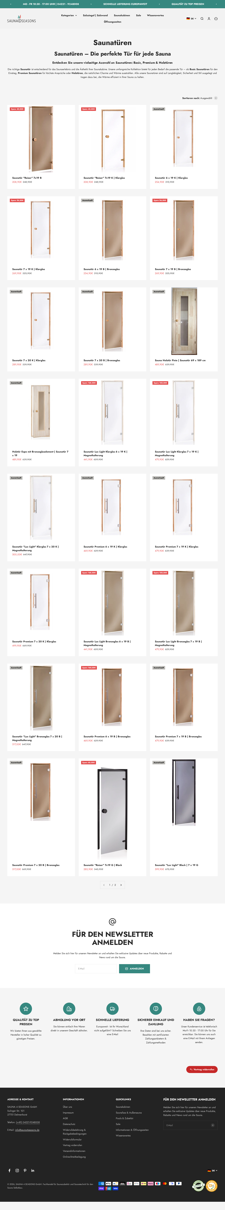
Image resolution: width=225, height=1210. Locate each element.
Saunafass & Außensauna (129, 1112)
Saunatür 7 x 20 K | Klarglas (28, 360)
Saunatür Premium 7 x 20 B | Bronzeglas (35, 865)
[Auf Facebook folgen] (9, 1170)
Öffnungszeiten (112, 21)
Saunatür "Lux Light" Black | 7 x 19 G (176, 865)
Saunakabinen (122, 15)
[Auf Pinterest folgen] (25, 1170)
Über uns (67, 1107)
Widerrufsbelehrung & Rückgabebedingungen (74, 1132)
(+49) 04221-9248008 (28, 1122)
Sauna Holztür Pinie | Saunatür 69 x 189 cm (180, 360)
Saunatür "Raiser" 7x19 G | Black (103, 865)
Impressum (68, 1112)
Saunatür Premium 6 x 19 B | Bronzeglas (107, 736)
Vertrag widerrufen (204, 1069)
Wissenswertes (155, 15)
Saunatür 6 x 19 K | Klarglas (171, 178)
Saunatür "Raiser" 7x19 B (27, 178)
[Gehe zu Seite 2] (121, 885)
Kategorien (67, 15)
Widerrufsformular (72, 1139)
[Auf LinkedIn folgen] (33, 1170)
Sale (138, 15)
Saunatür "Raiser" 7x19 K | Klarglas (104, 178)
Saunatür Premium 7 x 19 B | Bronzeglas (178, 736)
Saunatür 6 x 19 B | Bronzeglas (102, 269)
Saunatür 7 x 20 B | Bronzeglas (102, 360)
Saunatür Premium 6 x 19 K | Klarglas (105, 546)
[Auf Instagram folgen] (17, 1170)
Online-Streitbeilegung (74, 1157)
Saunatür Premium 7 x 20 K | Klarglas (34, 641)
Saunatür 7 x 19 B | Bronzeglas (173, 269)
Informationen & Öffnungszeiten (132, 1130)
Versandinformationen (74, 1151)
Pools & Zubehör (124, 1118)
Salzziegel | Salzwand (95, 15)
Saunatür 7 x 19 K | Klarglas (28, 269)
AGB (65, 1118)
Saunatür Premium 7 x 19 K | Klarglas (176, 546)
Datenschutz (69, 1124)
